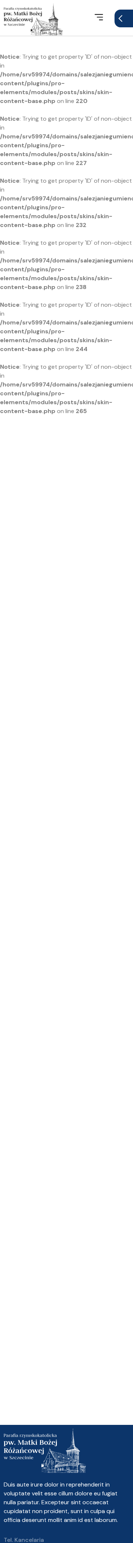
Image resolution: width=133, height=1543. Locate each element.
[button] (98, 18)
